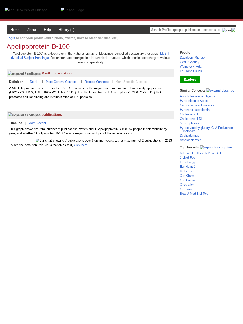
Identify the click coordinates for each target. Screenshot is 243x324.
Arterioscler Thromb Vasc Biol (200, 153)
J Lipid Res (187, 157)
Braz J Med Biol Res (194, 193)
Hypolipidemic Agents (195, 100)
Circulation (187, 184)
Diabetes (186, 171)
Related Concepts (97, 81)
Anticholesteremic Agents (197, 96)
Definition (16, 81)
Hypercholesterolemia (195, 109)
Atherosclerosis (190, 140)
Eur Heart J (188, 166)
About (31, 30)
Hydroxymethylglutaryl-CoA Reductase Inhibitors (206, 129)
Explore (190, 79)
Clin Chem (187, 175)
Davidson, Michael (192, 57)
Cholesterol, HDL (191, 114)
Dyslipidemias (189, 135)
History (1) (66, 30)
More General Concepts (62, 81)
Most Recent (37, 123)
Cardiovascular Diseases (197, 105)
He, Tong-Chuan (191, 71)
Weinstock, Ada (190, 66)
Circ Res (186, 189)
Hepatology (187, 162)
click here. (81, 145)
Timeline (15, 123)
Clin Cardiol (188, 180)
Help (47, 30)
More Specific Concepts (132, 81)
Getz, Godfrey (189, 62)
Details (34, 81)
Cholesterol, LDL (191, 118)
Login (11, 38)
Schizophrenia (189, 123)
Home (14, 30)
